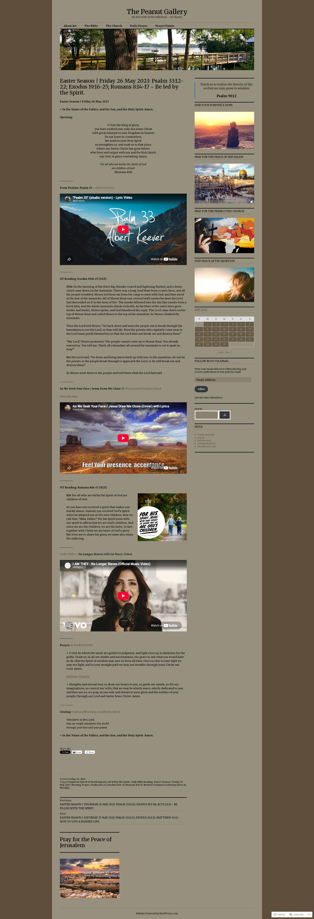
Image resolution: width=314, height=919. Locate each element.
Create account (205, 434)
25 (232, 339)
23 (216, 339)
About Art (70, 25)
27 (249, 339)
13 (250, 329)
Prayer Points (164, 25)
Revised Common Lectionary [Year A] (165, 785)
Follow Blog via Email (212, 361)
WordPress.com (206, 446)
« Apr (221, 352)
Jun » (228, 352)
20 (249, 334)
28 (199, 344)
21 (199, 339)
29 (207, 344)
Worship (64, 787)
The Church (114, 25)
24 (224, 339)
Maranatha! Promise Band (143, 388)
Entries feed (204, 440)
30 (216, 344)
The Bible (91, 25)
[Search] (224, 415)
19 (241, 334)
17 (224, 334)
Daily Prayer (139, 25)
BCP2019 (87, 645)
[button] (123, 686)
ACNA (74, 645)
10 (224, 329)
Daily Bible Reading (142, 782)
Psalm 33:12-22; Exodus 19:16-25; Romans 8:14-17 (117, 785)
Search (198, 409)
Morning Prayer (80, 785)
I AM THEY (67, 554)
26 (241, 339)
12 (241, 329)
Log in (200, 437)
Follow (201, 389)
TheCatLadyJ (68, 396)
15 (208, 334)
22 (207, 339)
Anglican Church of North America (88, 782)
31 (224, 344)
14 (199, 334)
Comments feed (206, 443)
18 (233, 334)
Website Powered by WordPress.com (157, 913)
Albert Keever (104, 187)
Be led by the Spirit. (119, 782)
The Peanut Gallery (157, 12)
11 (233, 329)
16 (216, 334)
